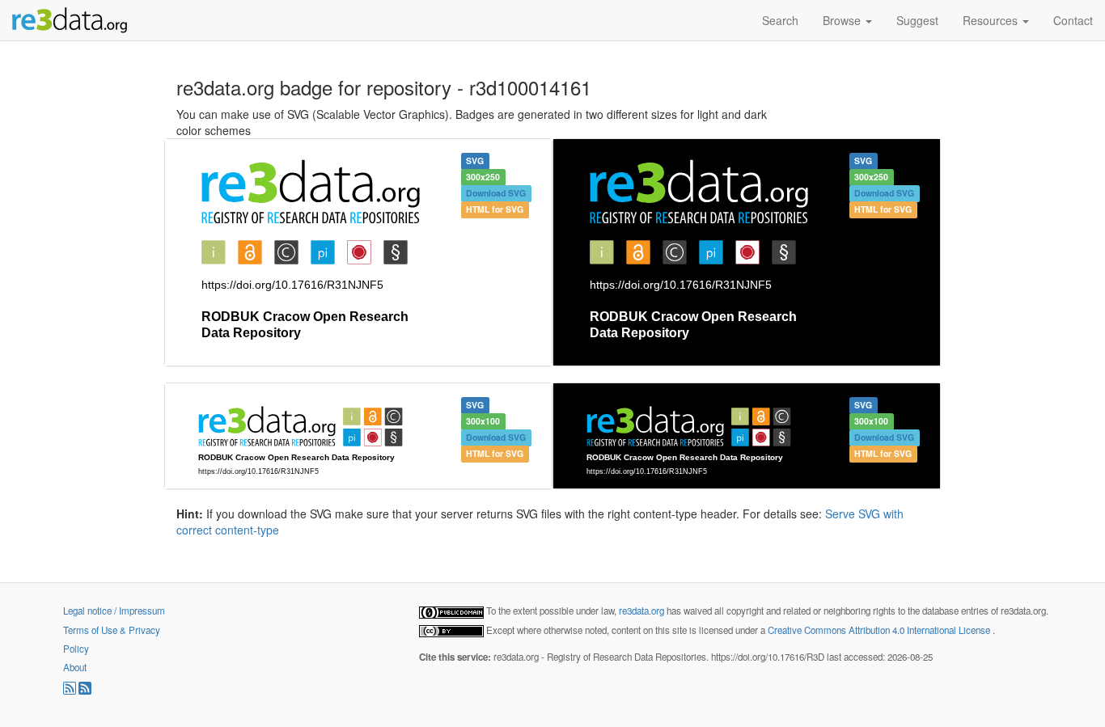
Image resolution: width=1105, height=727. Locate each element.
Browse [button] (843, 20)
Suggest (917, 20)
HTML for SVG (494, 209)
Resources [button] (992, 20)
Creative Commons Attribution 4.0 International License (880, 629)
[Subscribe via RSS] (70, 690)
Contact (1073, 20)
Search (780, 20)
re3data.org (643, 610)
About (75, 667)
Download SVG (496, 193)
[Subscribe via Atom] (84, 690)
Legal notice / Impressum (114, 610)
